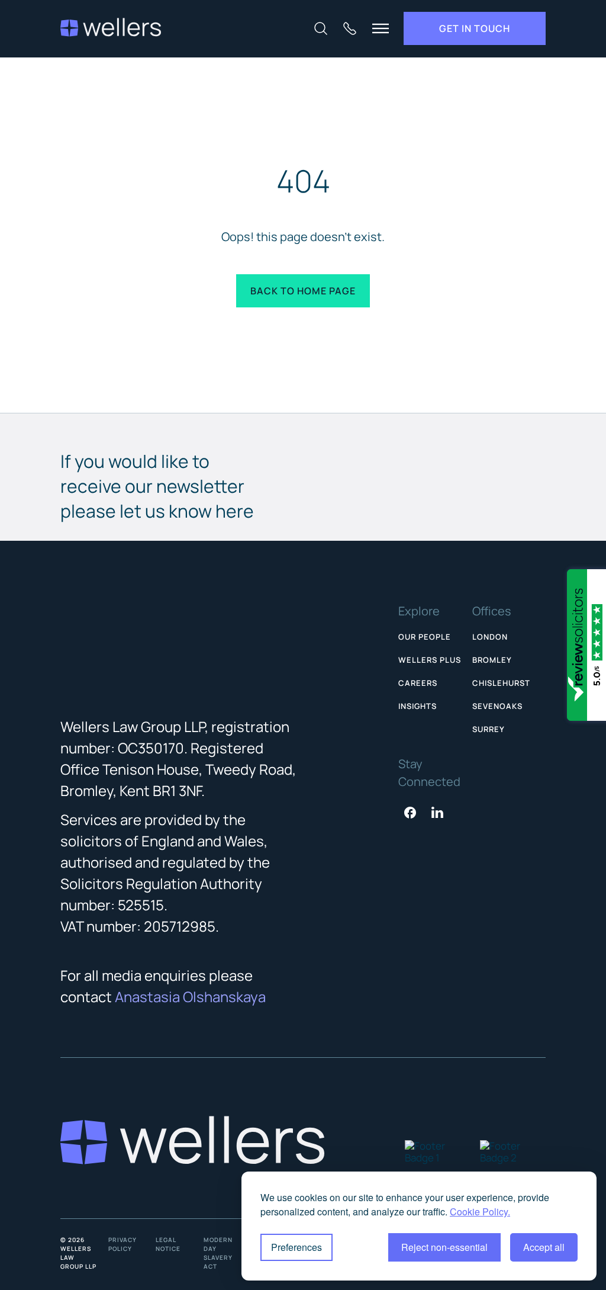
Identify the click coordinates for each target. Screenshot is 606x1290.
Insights (417, 706)
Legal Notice (168, 1244)
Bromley (492, 659)
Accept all (544, 1247)
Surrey (488, 729)
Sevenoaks (497, 706)
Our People (424, 636)
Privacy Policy (122, 1244)
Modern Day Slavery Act (218, 1253)
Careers (417, 683)
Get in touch (474, 28)
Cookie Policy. (480, 1211)
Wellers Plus (429, 659)
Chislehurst (501, 683)
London (490, 636)
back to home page (303, 290)
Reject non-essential (444, 1247)
